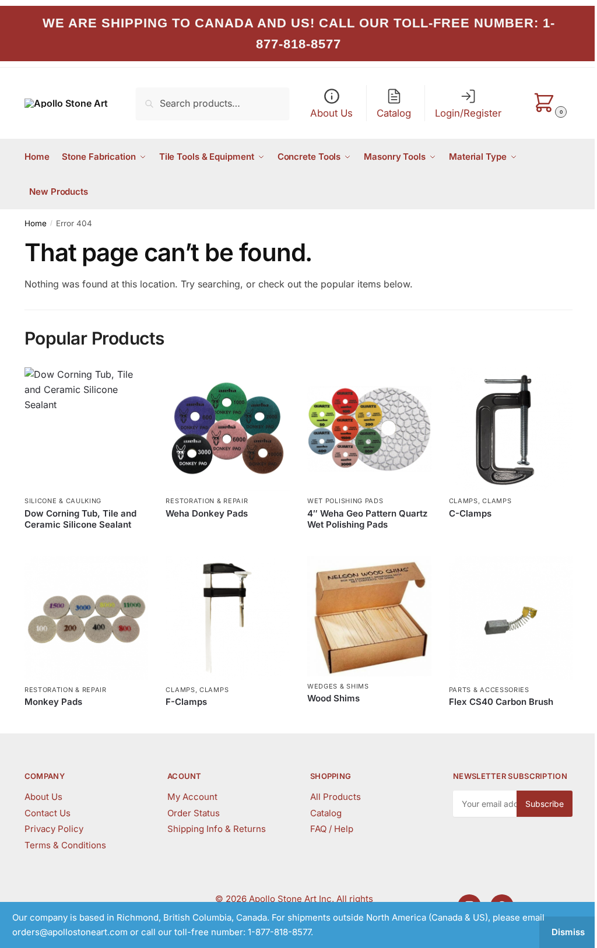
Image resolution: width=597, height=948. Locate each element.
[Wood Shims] (369, 616)
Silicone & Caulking (62, 501)
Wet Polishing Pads (345, 501)
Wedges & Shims (338, 686)
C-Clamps (470, 513)
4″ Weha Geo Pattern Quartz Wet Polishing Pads (367, 519)
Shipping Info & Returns (216, 828)
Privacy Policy (53, 828)
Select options (86, 544)
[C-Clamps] (511, 429)
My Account (192, 796)
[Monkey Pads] (86, 618)
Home (35, 223)
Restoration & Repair (207, 501)
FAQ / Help (331, 828)
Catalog (326, 813)
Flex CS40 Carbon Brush (501, 701)
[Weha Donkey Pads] (228, 429)
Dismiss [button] (568, 932)
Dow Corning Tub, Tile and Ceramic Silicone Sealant (80, 519)
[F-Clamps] (228, 618)
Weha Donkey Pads (207, 513)
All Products (335, 796)
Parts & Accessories (489, 690)
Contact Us (47, 813)
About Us (43, 796)
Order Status (193, 813)
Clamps (463, 501)
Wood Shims (333, 698)
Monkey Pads (53, 701)
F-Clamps (186, 701)
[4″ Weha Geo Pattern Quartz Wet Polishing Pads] (369, 429)
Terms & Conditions (65, 845)
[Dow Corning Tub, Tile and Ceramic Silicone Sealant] (86, 429)
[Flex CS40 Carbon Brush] (511, 618)
